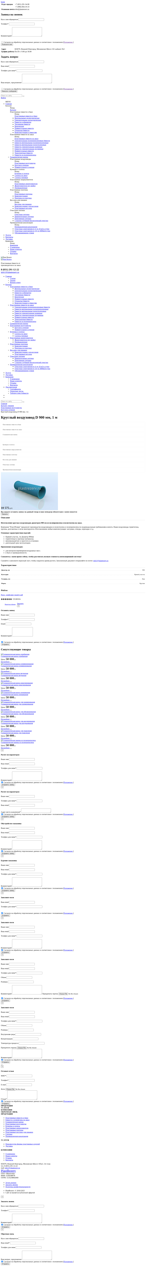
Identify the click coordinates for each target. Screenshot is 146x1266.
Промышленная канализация (26, 227)
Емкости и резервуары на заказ (17, 1120)
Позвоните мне (7, 44)
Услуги (8, 235)
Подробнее (5, 662)
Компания (14, 245)
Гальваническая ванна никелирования (16, 685)
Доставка (9, 239)
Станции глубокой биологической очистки (31, 221)
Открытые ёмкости (22, 130)
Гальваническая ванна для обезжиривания (17, 714)
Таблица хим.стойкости (19, 393)
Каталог (13, 110)
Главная (8, 104)
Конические (19, 126)
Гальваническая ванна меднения (13, 675)
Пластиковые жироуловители (26, 184)
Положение (68, 42)
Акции (12, 280)
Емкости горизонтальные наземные (28, 147)
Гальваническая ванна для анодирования (17, 723)
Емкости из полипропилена (25, 155)
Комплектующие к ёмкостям (26, 132)
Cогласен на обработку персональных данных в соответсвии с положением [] (38, 42)
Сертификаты (15, 389)
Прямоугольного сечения (24, 167)
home (3, 2)
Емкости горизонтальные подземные (29, 149)
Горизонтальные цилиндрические (28, 120)
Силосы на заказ (21, 175)
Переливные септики (23, 219)
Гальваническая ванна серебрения (14, 656)
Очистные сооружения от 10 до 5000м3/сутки (32, 231)
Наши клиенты (16, 249)
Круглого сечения (22, 165)
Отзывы (13, 251)
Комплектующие (21, 196)
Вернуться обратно (10, 604)
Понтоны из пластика (23, 198)
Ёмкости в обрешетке (23, 122)
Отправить (5, 644)
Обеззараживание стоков (24, 233)
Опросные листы (16, 391)
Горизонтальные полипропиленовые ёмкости (32, 141)
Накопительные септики (24, 216)
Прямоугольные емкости (24, 128)
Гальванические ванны (19, 157)
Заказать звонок (11, 1185)
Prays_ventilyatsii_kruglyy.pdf (12, 595)
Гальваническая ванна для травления (15, 733)
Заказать (5, 514)
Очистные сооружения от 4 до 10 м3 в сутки (32, 229)
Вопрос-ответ (15, 282)
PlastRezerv (8, 1170)
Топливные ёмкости (22, 124)
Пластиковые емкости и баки (26, 116)
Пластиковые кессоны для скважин (19, 1132)
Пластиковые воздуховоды (25, 163)
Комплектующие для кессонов (26, 206)
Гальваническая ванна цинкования (14, 695)
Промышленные (21, 188)
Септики (8, 1134)
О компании (15, 247)
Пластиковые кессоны (23, 208)
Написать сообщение (9, 91)
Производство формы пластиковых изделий (22, 1144)
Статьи (13, 278)
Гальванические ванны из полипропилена (17, 742)
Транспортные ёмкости (24, 153)
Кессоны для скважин (23, 204)
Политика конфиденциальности (17, 1187)
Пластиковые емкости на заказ (26, 139)
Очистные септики (22, 214)
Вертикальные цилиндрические (27, 118)
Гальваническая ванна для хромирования (17, 704)
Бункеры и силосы (22, 173)
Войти (3, 98)
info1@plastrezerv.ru (100, 561)
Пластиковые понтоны (23, 194)
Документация (11, 387)
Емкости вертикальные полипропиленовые (31, 143)
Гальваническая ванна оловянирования (16, 666)
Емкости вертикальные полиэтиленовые (30, 145)
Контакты (9, 237)
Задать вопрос (10, 1183)
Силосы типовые (21, 178)
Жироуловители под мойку (25, 186)
